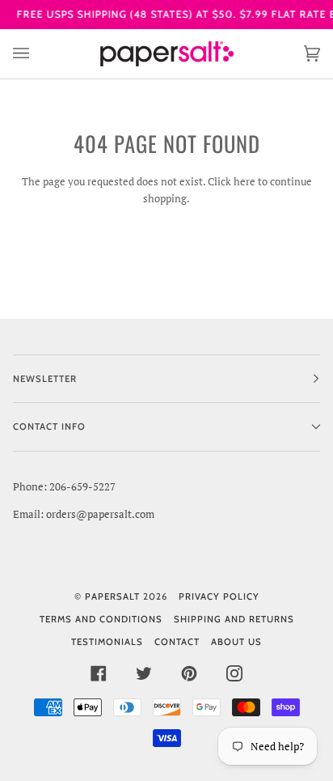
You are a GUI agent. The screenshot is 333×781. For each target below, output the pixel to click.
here (244, 181)
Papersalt (112, 596)
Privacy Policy (219, 596)
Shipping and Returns (234, 619)
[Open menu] (37, 54)
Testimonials (107, 641)
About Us (236, 641)
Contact (177, 641)
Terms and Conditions (101, 619)
